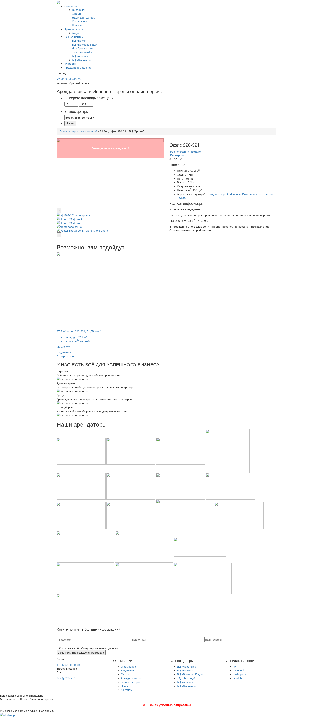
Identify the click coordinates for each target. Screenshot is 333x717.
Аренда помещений (85, 131)
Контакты (70, 64)
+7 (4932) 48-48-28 (69, 79)
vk (235, 666)
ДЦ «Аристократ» (188, 666)
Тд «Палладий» (82, 52)
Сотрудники (79, 21)
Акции (76, 33)
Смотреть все (65, 356)
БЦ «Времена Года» (85, 44)
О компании (128, 666)
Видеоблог (78, 10)
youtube (238, 678)
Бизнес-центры (73, 37)
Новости (77, 25)
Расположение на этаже (185, 151)
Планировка (177, 155)
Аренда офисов (131, 678)
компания (70, 6)
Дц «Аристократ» (82, 48)
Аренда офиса (73, 29)
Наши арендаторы (83, 17)
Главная (65, 131)
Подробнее (64, 352)
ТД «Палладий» (187, 678)
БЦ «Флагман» (81, 60)
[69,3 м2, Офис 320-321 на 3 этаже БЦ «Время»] (110, 173)
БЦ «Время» (80, 40)
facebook (239, 670)
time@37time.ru (66, 678)
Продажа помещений (78, 67)
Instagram (240, 674)
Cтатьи (76, 13)
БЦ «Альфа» (80, 56)
